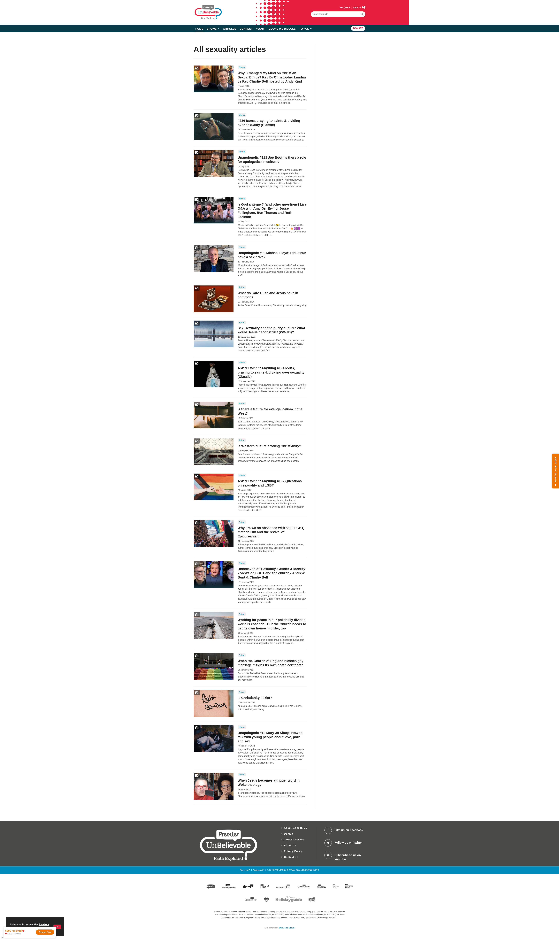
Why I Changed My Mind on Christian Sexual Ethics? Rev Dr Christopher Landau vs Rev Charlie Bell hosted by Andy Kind (272, 77)
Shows (242, 67)
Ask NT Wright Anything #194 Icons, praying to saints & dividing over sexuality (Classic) (271, 372)
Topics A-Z (245, 870)
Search (362, 14)
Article (241, 287)
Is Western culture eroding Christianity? (269, 446)
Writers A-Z (258, 870)
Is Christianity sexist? (255, 698)
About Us (290, 845)
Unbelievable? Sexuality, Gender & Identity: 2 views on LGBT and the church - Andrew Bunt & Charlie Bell (272, 573)
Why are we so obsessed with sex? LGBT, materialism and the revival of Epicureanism (271, 532)
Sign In (357, 7)
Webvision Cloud (286, 928)
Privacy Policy (293, 851)
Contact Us (291, 857)
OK (57, 927)
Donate (288, 834)
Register (345, 7)
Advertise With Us (295, 828)
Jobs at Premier (294, 839)
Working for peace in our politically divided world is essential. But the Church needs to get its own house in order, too (272, 624)
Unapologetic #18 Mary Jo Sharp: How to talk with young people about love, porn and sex (270, 737)
